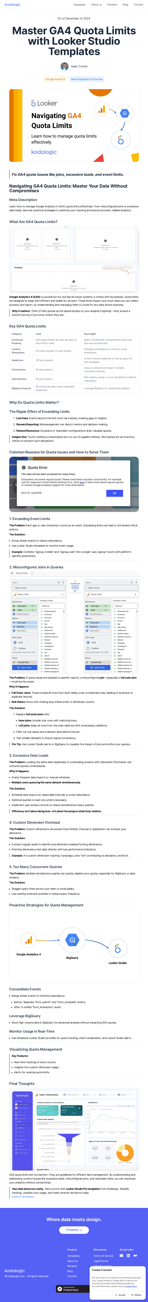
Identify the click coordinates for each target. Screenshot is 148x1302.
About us (96, 4)
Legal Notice (101, 1261)
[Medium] (136, 1255)
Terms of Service (103, 1255)
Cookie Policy (131, 1286)
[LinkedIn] (129, 1255)
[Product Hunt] (74, 1289)
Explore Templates (23, 1196)
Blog (125, 4)
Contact (138, 4)
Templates (73, 1255)
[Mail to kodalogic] (122, 1255)
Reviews (112, 4)
